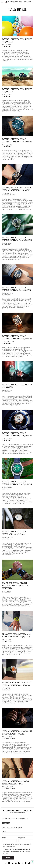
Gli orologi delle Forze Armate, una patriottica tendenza (15, 585)
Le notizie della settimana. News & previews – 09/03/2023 (16, 635)
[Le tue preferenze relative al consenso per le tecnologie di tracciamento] (32, 862)
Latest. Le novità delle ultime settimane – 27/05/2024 (17, 482)
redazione (7, 46)
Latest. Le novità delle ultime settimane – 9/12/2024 (16, 288)
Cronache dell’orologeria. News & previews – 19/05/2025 (17, 188)
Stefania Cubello (9, 195)
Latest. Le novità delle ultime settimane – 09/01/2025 (17, 238)
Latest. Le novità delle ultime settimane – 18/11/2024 (17, 337)
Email (4, 831)
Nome (4, 837)
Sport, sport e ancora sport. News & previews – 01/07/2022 (17, 683)
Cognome (21, 837)
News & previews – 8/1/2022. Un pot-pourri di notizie (17, 732)
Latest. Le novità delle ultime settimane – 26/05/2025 (17, 140)
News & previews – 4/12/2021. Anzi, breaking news (15, 782)
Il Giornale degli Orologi (19, 2)
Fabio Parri (7, 641)
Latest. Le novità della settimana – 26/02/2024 (14, 532)
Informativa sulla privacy (19, 849)
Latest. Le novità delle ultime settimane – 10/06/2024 (17, 434)
